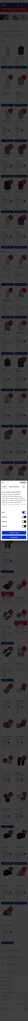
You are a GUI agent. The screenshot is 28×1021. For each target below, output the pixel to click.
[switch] (24, 517)
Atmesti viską (14, 537)
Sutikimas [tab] (4, 486)
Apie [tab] (23, 486)
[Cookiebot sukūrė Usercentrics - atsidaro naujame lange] (20, 483)
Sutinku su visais (14, 532)
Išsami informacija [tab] (14, 486)
